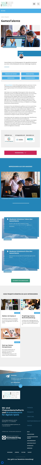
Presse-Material (30, 74)
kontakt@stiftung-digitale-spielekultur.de (11, 424)
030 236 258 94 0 (6, 426)
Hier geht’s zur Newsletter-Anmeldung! (20, 459)
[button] (2, 462)
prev (2, 187)
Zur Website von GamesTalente (20, 280)
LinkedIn (17, 452)
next (38, 187)
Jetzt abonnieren (15, 382)
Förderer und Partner (11, 74)
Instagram (9, 452)
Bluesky (30, 452)
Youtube (23, 452)
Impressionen (10, 78)
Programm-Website (30, 78)
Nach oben (20, 386)
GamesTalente (9, 85)
